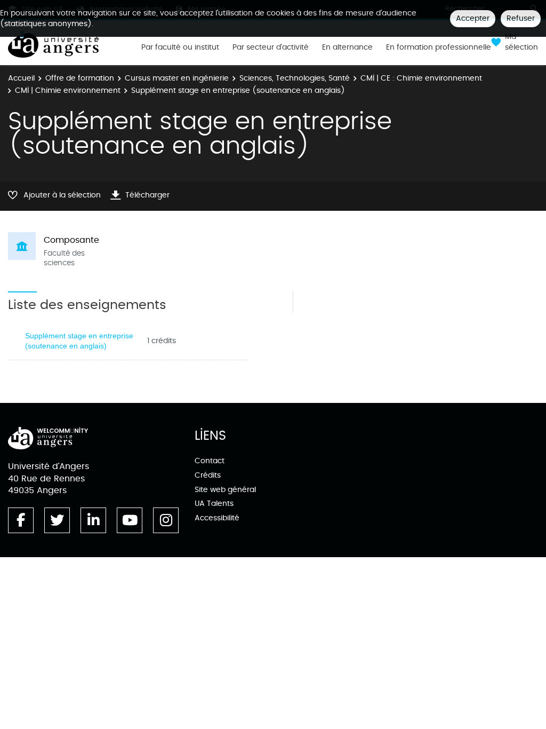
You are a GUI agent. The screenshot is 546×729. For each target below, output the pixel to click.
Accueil (21, 78)
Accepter (472, 18)
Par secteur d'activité (270, 47)
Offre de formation (79, 78)
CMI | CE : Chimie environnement (421, 78)
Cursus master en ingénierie (177, 78)
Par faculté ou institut (180, 47)
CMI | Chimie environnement (68, 90)
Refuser (521, 18)
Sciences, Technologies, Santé (294, 78)
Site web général (225, 489)
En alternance (347, 47)
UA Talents (214, 503)
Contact (209, 460)
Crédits (208, 475)
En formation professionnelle (438, 47)
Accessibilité (217, 518)
